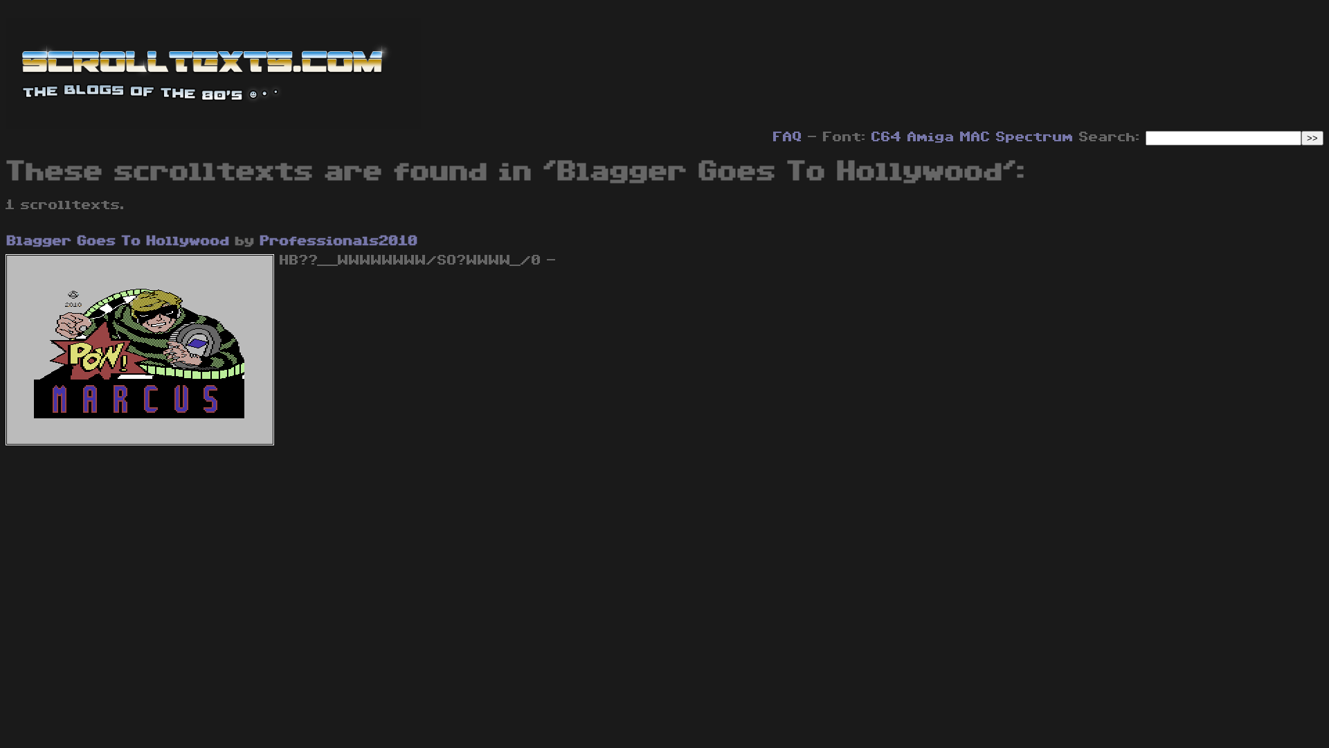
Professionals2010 (339, 241)
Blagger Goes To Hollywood (118, 241)
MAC (975, 137)
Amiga (931, 137)
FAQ (787, 137)
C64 (886, 137)
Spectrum (1035, 137)
